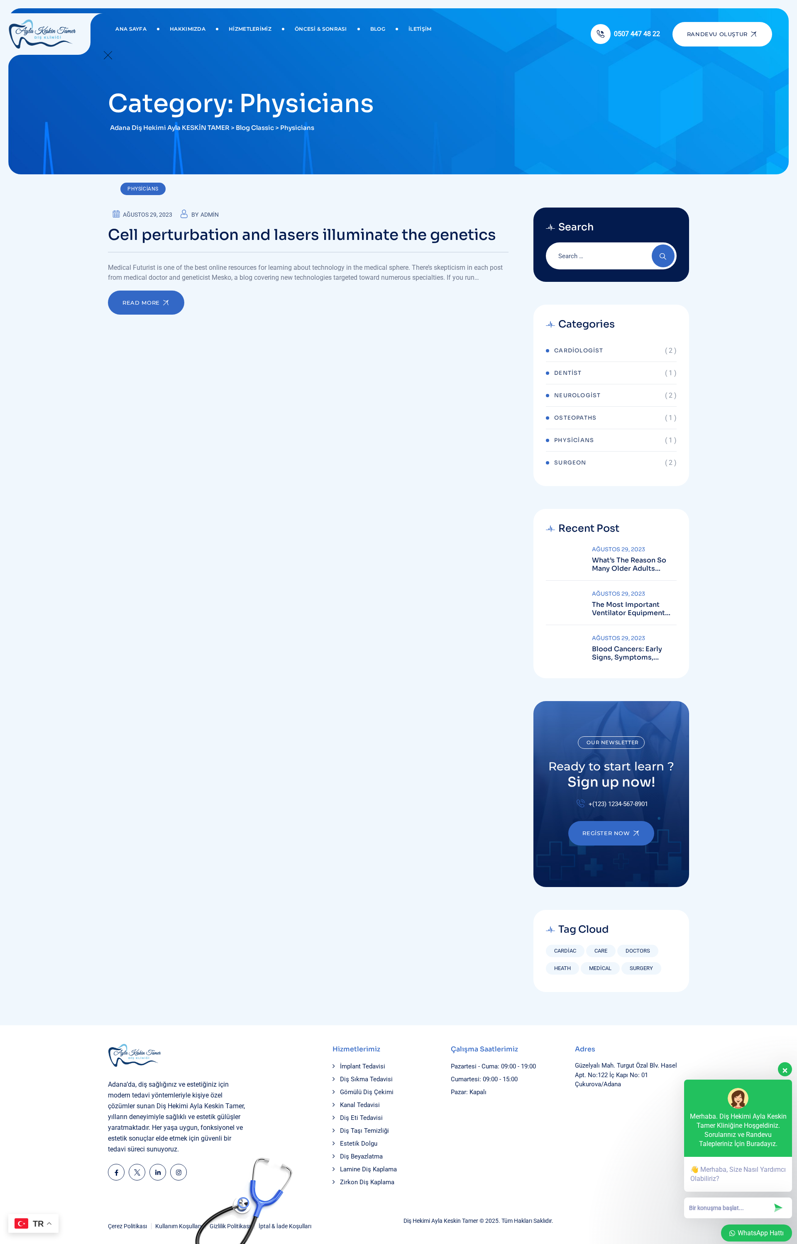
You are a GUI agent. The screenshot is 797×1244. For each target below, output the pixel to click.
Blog (377, 29)
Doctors (638, 951)
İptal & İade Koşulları (285, 1226)
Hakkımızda (187, 29)
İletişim (419, 29)
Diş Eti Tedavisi (361, 1118)
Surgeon (570, 462)
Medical (600, 968)
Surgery (641, 968)
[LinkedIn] (157, 1172)
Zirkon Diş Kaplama (367, 1182)
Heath (562, 968)
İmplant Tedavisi (362, 1066)
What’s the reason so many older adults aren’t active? (629, 564)
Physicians (143, 189)
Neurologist (577, 395)
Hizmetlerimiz (250, 29)
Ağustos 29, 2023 (618, 549)
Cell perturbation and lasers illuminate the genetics (302, 235)
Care (600, 951)
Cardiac (565, 951)
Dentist (568, 372)
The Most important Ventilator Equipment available (628, 609)
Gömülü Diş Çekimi (367, 1092)
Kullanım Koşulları (178, 1226)
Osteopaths (575, 417)
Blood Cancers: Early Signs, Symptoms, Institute (627, 653)
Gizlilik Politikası (230, 1226)
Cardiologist (578, 350)
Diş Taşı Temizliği (364, 1130)
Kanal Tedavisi (360, 1105)
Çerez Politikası (127, 1226)
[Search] (663, 255)
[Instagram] (178, 1172)
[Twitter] (137, 1172)
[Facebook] (116, 1172)
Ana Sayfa (131, 29)
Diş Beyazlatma (361, 1156)
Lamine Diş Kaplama (368, 1169)
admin (209, 214)
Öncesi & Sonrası (321, 29)
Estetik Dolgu (358, 1143)
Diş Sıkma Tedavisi (366, 1079)
